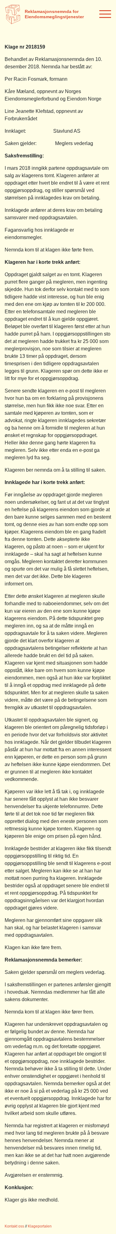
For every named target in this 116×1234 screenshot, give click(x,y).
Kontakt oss (14, 1226)
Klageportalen (40, 1226)
